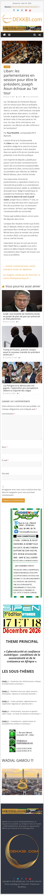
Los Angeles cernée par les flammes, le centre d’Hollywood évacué (21, 276)
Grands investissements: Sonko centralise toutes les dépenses (19, 268)
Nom (5, 447)
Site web (5, 473)
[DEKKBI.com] (4, 34)
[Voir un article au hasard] (39, 34)
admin (20, 97)
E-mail (5, 460)
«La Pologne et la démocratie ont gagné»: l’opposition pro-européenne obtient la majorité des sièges (20, 388)
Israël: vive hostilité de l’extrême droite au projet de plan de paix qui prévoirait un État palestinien (21, 316)
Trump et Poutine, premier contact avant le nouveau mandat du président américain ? (21, 352)
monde (7, 67)
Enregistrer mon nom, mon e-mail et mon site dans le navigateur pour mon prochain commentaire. (21, 492)
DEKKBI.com (27, 19)
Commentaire (8, 413)
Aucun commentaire (31, 97)
